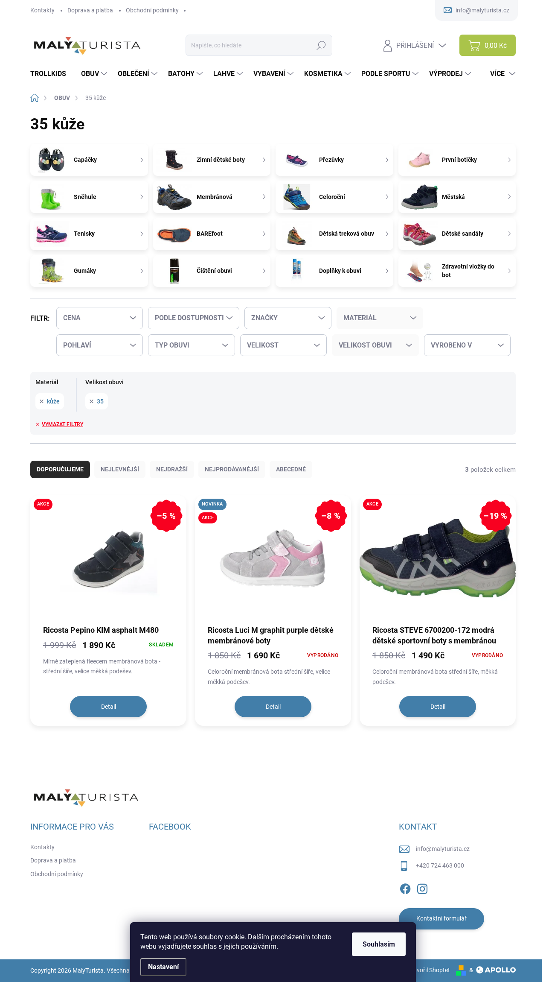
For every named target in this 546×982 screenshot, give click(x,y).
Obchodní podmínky (152, 10)
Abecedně (291, 469)
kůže (53, 401)
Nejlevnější (120, 469)
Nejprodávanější (232, 469)
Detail (108, 706)
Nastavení (163, 967)
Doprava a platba (90, 10)
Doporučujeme (60, 469)
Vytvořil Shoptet (429, 970)
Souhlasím (379, 944)
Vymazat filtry (62, 424)
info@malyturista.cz (443, 848)
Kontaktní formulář (441, 918)
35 (100, 401)
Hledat (321, 45)
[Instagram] (422, 887)
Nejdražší (172, 469)
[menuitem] (51, 74)
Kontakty (42, 10)
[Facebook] (405, 887)
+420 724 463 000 (440, 865)
